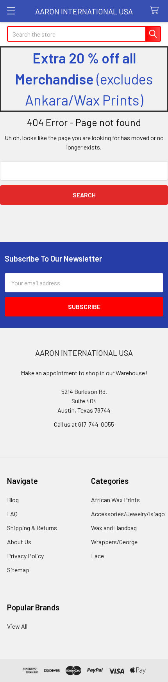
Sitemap (18, 569)
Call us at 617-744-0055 (84, 424)
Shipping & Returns (32, 527)
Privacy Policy (25, 555)
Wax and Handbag (114, 527)
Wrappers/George (114, 541)
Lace (97, 555)
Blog (13, 499)
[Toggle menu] (10, 10)
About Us (19, 541)
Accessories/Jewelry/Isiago (128, 513)
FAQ (12, 513)
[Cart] (156, 10)
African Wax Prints (115, 499)
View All (17, 626)
